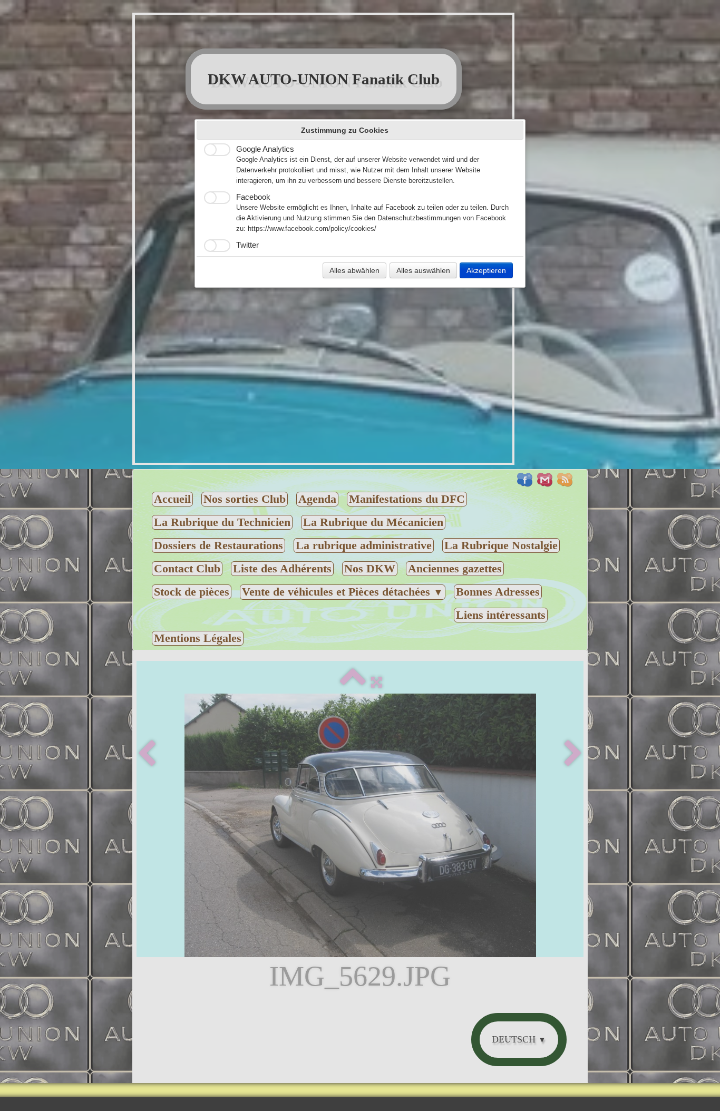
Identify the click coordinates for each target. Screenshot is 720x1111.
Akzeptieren (486, 270)
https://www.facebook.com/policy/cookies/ (312, 228)
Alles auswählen (423, 270)
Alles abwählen (354, 270)
